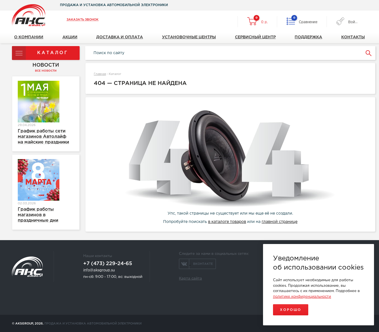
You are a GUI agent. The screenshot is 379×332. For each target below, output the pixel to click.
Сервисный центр (255, 37)
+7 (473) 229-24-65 (107, 263)
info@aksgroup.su (99, 270)
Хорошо (290, 309)
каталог (52, 53)
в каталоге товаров (227, 221)
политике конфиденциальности (302, 296)
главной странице (279, 221)
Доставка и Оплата (119, 37)
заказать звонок (82, 19)
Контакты (353, 37)
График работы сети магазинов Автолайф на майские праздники (43, 136)
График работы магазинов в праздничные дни (38, 215)
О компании (28, 37)
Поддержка (308, 37)
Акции (69, 37)
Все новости (46, 71)
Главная (100, 74)
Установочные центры (189, 37)
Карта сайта (190, 278)
